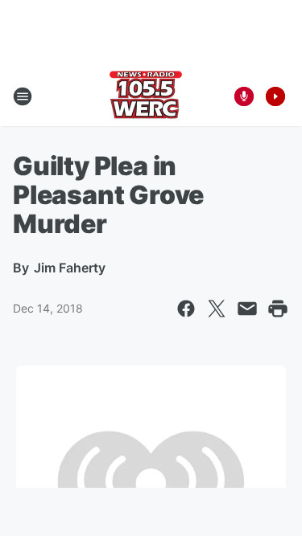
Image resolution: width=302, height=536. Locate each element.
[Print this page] (278, 308)
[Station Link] (146, 96)
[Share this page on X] (216, 308)
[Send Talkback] (244, 96)
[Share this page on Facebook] (186, 308)
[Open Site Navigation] (22, 96)
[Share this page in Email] (247, 308)
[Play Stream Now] (275, 96)
